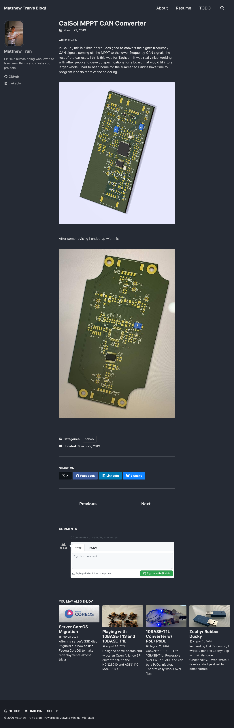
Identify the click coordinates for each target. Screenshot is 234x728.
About (162, 8)
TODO (205, 8)
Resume (183, 8)
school (90, 439)
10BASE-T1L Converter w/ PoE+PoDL (159, 636)
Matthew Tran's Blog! (25, 8)
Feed (54, 711)
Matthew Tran (18, 51)
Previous (88, 503)
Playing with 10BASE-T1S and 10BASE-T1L (118, 636)
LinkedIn (35, 711)
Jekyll (64, 717)
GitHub (14, 711)
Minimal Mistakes (82, 717)
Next (146, 503)
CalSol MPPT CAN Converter (102, 23)
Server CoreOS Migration (73, 629)
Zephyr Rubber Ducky (204, 634)
